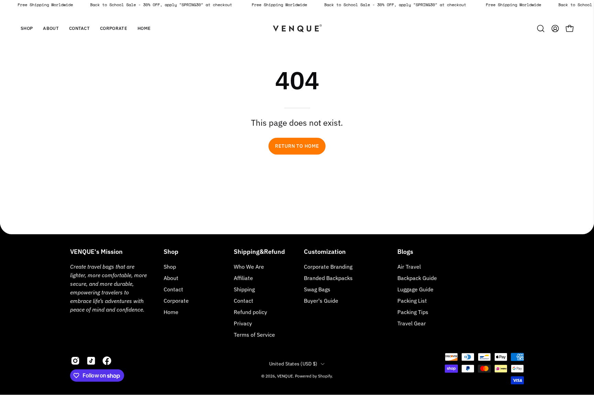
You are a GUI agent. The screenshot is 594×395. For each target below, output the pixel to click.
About (171, 277)
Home (171, 311)
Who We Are (249, 266)
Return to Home (297, 146)
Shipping (244, 289)
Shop (171, 252)
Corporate (176, 300)
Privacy (243, 323)
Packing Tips (412, 311)
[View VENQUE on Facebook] (107, 361)
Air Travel (409, 266)
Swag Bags (317, 289)
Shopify (325, 376)
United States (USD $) (293, 364)
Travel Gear (411, 323)
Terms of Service (254, 334)
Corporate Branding (328, 266)
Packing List (412, 300)
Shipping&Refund (259, 252)
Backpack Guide (417, 277)
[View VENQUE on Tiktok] (91, 361)
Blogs (405, 252)
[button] (51, 28)
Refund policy (250, 311)
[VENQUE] (297, 28)
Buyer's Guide (321, 300)
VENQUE (285, 376)
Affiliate (243, 277)
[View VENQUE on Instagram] (75, 361)
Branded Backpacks (328, 277)
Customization (325, 252)
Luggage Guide (415, 289)
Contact (173, 289)
